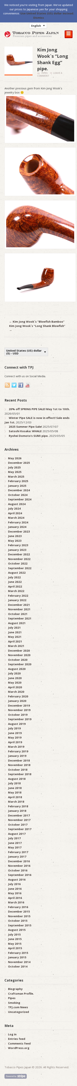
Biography (15, 989)
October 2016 (17, 870)
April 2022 (15, 586)
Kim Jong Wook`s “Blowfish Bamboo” (36, 321)
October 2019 (17, 714)
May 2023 (14, 540)
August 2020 (17, 669)
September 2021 (19, 618)
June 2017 (15, 843)
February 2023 (18, 545)
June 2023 (15, 536)
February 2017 (18, 852)
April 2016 (15, 898)
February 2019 (18, 751)
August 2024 (17, 504)
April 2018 (15, 797)
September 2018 (19, 774)
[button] (38, 25)
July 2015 (14, 934)
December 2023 (19, 531)
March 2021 (16, 646)
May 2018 (14, 792)
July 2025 (14, 467)
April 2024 (15, 513)
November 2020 (19, 655)
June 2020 (15, 678)
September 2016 (19, 875)
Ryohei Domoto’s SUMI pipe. (28, 436)
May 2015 (14, 943)
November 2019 (19, 710)
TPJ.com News (18, 1007)
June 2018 (15, 788)
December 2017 (19, 815)
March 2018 (16, 801)
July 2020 (14, 673)
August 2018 (17, 779)
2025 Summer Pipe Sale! (25, 426)
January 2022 (17, 600)
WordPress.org (18, 1048)
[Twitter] (14, 385)
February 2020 (18, 696)
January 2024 (17, 527)
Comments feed (19, 1043)
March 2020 (16, 691)
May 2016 (14, 893)
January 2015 (17, 957)
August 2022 (17, 572)
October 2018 (17, 769)
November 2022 (19, 559)
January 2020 (17, 701)
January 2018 (17, 811)
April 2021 (15, 641)
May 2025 (14, 472)
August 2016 (17, 879)
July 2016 (14, 884)
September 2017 (19, 829)
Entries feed (16, 1039)
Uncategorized (18, 1012)
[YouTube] (28, 385)
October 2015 (17, 920)
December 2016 (19, 861)
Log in (12, 1034)
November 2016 (19, 865)
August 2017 (17, 834)
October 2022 (17, 563)
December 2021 (19, 605)
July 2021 (14, 627)
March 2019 (16, 746)
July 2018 (14, 783)
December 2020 (19, 650)
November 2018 (19, 765)
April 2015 (15, 948)
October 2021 (17, 614)
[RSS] (7, 385)
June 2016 (15, 888)
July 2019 (14, 728)
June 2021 (15, 632)
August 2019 (17, 724)
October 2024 (17, 495)
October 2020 (17, 660)
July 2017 (14, 838)
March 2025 (16, 476)
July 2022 (14, 577)
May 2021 (14, 637)
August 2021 (17, 623)
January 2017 (17, 856)
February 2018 (18, 806)
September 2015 (19, 925)
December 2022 (19, 554)
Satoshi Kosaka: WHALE (25, 431)
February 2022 (18, 595)
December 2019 (19, 705)
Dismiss (38, 17)
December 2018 (19, 760)
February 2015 (18, 953)
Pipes (44, 73)
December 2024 (19, 490)
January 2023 (17, 550)
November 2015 (19, 916)
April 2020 (15, 687)
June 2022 (15, 582)
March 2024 (16, 517)
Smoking (14, 1003)
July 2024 (14, 508)
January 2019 (17, 756)
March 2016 (16, 902)
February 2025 (18, 481)
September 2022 (19, 568)
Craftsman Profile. (21, 993)
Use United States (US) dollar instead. (47, 13)
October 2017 (17, 824)
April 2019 (15, 742)
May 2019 (14, 737)
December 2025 (19, 462)
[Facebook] (21, 385)
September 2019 (19, 719)
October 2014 (17, 966)
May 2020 (14, 682)
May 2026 (14, 458)
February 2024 (18, 522)
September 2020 (19, 664)
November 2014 (19, 962)
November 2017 (19, 820)
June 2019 (15, 733)
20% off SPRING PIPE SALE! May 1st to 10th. (39, 409)
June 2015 (15, 939)
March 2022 (16, 591)
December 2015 (19, 911)
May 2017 (14, 847)
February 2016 (18, 907)
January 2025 (17, 485)
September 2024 (19, 499)
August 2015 (17, 930)
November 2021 (19, 609)
